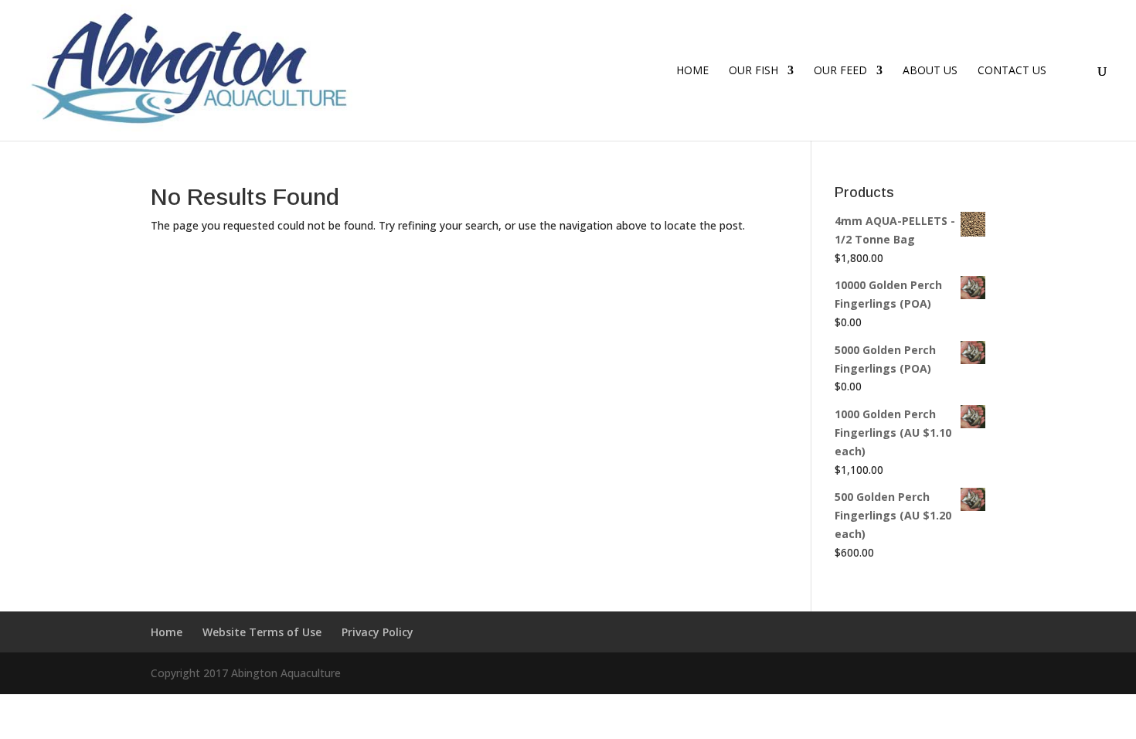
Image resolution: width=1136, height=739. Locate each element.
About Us (930, 71)
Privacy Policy (377, 632)
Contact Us (1012, 71)
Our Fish (753, 71)
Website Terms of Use (261, 632)
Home (692, 71)
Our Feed (840, 71)
